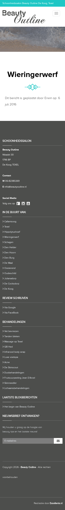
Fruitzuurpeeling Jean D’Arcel (19, 378)
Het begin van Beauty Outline (19, 406)
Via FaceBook (11, 312)
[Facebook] (18, 204)
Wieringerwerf (11, 237)
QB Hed (8, 347)
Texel (7, 226)
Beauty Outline (28, 467)
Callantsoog (10, 221)
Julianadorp (10, 278)
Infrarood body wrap (14, 352)
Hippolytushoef (12, 232)
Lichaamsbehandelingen (16, 388)
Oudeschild (10, 273)
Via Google (10, 307)
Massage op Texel (13, 341)
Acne (7, 362)
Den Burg (9, 258)
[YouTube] (28, 204)
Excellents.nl (56, 503)
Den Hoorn (10, 252)
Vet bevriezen (11, 331)
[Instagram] (22, 204)
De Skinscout (11, 367)
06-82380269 (11, 181)
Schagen (8, 242)
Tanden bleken (12, 336)
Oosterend (10, 268)
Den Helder (10, 247)
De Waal (8, 263)
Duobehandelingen (14, 372)
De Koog (8, 289)
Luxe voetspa (11, 357)
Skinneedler (10, 383)
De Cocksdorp (11, 283)
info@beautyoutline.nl (14, 187)
